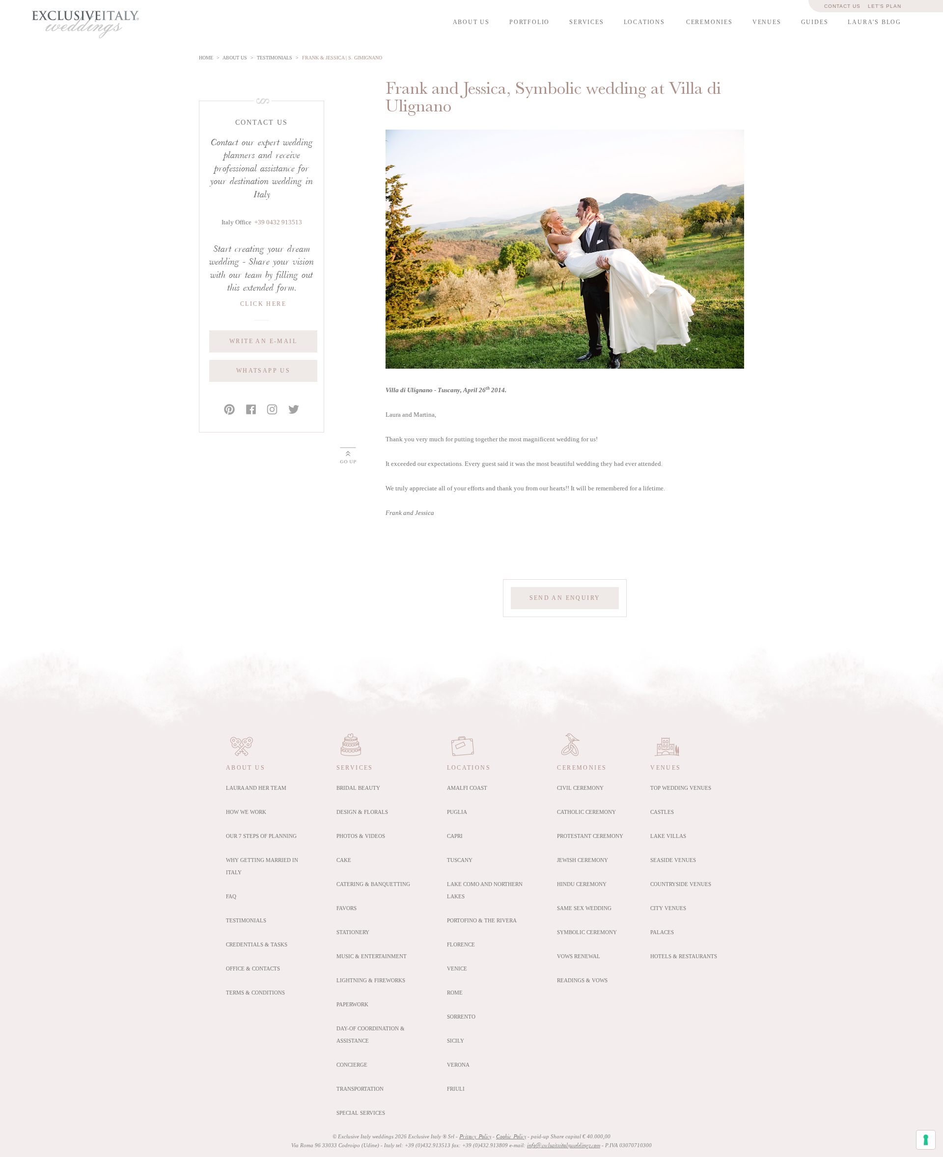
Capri (455, 836)
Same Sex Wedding (584, 908)
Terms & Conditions (255, 993)
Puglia (457, 812)
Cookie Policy (511, 1137)
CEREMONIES (709, 22)
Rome (455, 993)
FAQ (231, 896)
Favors (346, 908)
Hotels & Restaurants (683, 956)
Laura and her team (256, 788)
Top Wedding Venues (680, 788)
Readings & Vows (582, 980)
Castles (662, 812)
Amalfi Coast (467, 788)
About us (245, 767)
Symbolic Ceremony (587, 932)
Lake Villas (668, 836)
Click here (263, 303)
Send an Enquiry (565, 597)
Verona (458, 1065)
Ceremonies (582, 767)
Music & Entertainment (371, 956)
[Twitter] (293, 409)
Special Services (360, 1113)
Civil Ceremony (580, 788)
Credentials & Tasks (256, 944)
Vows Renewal (578, 956)
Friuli (456, 1089)
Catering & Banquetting (373, 884)
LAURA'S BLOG (874, 22)
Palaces (662, 932)
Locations (469, 767)
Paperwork (352, 1004)
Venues (665, 767)
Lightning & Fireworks (370, 980)
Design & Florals (362, 812)
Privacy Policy (475, 1137)
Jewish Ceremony (582, 860)
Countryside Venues (680, 884)
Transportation (360, 1089)
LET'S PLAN (884, 6)
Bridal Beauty (358, 788)
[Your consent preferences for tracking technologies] (925, 1139)
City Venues (668, 908)
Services (354, 767)
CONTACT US (842, 6)
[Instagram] (272, 409)
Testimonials (246, 920)
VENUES (766, 22)
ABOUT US (471, 22)
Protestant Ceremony (590, 836)
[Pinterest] (229, 409)
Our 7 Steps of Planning (261, 836)
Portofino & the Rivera (482, 920)
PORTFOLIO (529, 22)
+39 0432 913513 (278, 222)
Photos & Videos (360, 836)
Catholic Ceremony (586, 812)
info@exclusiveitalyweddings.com (563, 1146)
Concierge (351, 1065)
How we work (246, 812)
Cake (343, 860)
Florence (461, 944)
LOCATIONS (644, 22)
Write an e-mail (263, 341)
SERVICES (586, 22)
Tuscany (459, 860)
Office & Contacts (253, 968)
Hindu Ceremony (582, 884)
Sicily (455, 1041)
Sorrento (461, 1017)
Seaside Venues (673, 860)
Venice (457, 968)
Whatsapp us (263, 370)
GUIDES (815, 22)
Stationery (352, 932)
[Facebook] (251, 409)
